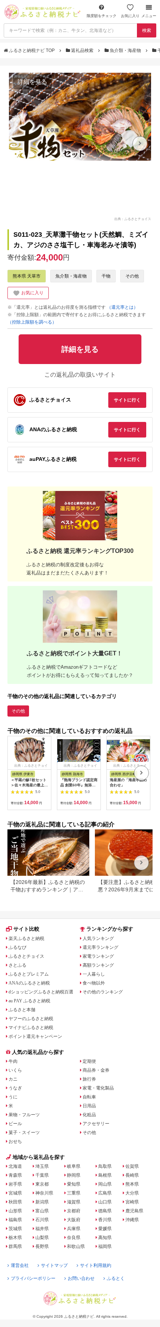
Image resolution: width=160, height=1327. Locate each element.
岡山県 (105, 1184)
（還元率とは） (122, 307)
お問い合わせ (81, 1278)
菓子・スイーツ (24, 1132)
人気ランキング (98, 938)
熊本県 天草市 (27, 276)
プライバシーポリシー (33, 1278)
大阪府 (73, 1220)
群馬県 (15, 1246)
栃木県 (15, 1237)
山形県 (15, 1211)
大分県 (132, 1193)
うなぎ (15, 1088)
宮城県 (15, 1193)
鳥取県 (105, 1166)
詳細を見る (32, 82)
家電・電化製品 (98, 1088)
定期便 (89, 1061)
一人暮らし (94, 974)
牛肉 (13, 1061)
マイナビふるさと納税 (31, 1027)
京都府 (73, 1211)
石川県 (42, 1220)
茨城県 (15, 1228)
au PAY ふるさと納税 (29, 1001)
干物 (106, 276)
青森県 (15, 1175)
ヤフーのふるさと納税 (31, 1018)
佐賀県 (132, 1166)
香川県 (105, 1220)
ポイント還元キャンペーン (35, 1036)
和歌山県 (76, 1246)
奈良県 (73, 1237)
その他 (132, 276)
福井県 (42, 1228)
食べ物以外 (94, 983)
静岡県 (73, 1175)
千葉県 (42, 1175)
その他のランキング (103, 992)
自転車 (89, 1097)
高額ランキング (98, 965)
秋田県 (15, 1202)
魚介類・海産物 (125, 50)
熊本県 (132, 1184)
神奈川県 (44, 1193)
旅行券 (89, 1079)
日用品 (89, 1106)
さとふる (17, 965)
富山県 (42, 1211)
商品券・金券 (96, 1070)
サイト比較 (26, 929)
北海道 (15, 1166)
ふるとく (116, 1278)
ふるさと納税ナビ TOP (32, 50)
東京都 (42, 1184)
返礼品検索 (82, 50)
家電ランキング (98, 956)
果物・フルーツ (24, 1115)
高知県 (105, 1237)
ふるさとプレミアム (29, 974)
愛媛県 (105, 1228)
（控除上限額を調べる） (32, 322)
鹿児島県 (134, 1211)
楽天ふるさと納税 (26, 938)
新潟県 (42, 1202)
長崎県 (132, 1175)
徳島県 (105, 1211)
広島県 (105, 1193)
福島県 (15, 1220)
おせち (15, 1141)
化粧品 (89, 1115)
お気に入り (130, 16)
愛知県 (73, 1184)
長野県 (42, 1246)
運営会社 (20, 1265)
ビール (15, 1123)
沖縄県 (132, 1220)
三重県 (73, 1193)
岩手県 (15, 1184)
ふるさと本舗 (22, 1009)
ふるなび (17, 947)
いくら (15, 1070)
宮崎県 (132, 1202)
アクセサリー (96, 1123)
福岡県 (105, 1246)
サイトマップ (54, 1265)
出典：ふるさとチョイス (132, 218)
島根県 (105, 1175)
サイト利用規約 (95, 1265)
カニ (13, 1079)
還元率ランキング (100, 947)
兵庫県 (73, 1228)
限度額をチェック (101, 16)
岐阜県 (73, 1166)
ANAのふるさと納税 (29, 983)
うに (13, 1097)
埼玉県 (42, 1166)
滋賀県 (73, 1202)
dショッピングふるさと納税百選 (41, 992)
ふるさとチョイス (26, 956)
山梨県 (42, 1237)
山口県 (105, 1202)
